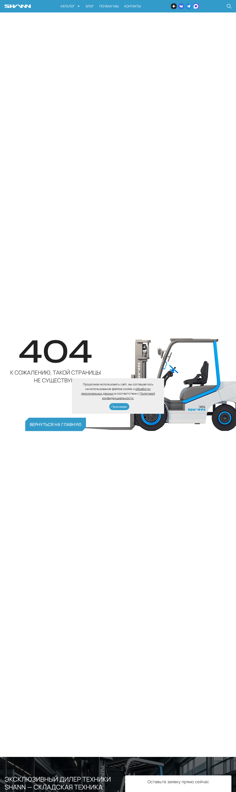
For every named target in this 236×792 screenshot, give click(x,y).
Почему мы (109, 6)
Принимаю (119, 407)
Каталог (68, 6)
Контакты (132, 6)
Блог (90, 6)
